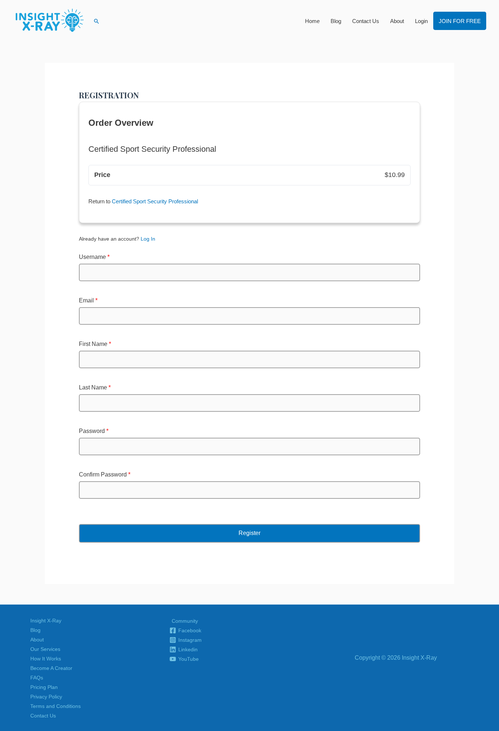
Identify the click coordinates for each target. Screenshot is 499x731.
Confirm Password (104, 474)
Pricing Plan (44, 687)
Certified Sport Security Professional (155, 201)
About (397, 21)
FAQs (36, 678)
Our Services (45, 649)
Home (312, 21)
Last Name (95, 387)
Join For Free (460, 21)
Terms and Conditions (55, 706)
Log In (148, 239)
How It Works (45, 659)
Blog (336, 21)
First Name (95, 344)
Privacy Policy (46, 697)
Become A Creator (51, 668)
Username (94, 257)
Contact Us (365, 21)
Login (421, 21)
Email (88, 300)
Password (93, 431)
